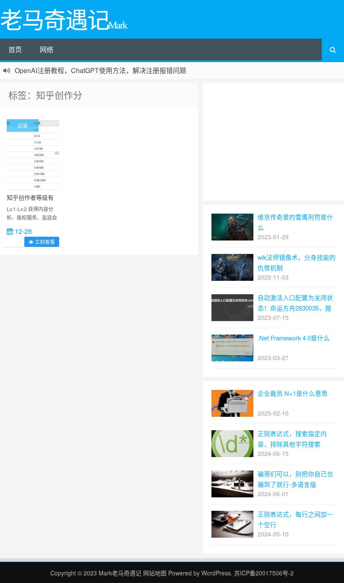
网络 (46, 49)
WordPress (216, 573)
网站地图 (155, 573)
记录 (23, 125)
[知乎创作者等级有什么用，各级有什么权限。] (33, 153)
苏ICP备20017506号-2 (264, 573)
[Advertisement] (273, 142)
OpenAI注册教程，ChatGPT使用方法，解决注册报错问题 (100, 70)
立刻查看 (44, 241)
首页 (15, 49)
